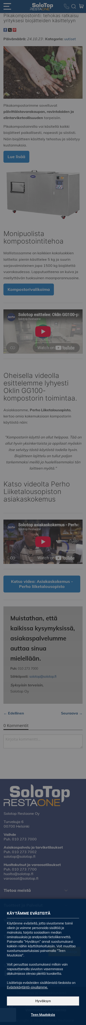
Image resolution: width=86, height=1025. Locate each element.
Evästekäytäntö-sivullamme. (27, 987)
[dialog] (43, 512)
